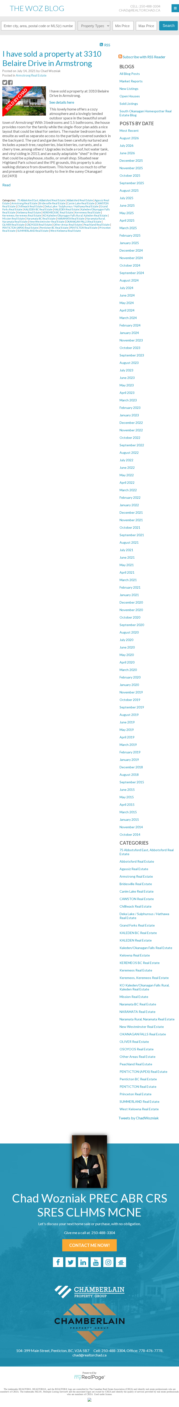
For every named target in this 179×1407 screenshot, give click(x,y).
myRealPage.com (89, 1377)
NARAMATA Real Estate (137, 1012)
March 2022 (128, 490)
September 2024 (132, 273)
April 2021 (127, 572)
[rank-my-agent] (121, 1262)
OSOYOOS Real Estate (137, 1049)
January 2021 (129, 595)
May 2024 (127, 303)
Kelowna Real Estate (135, 955)
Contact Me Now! (89, 1245)
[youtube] (96, 1262)
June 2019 (127, 722)
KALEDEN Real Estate (136, 940)
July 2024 (126, 288)
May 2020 (127, 655)
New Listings (129, 89)
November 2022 (131, 430)
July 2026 (126, 145)
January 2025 (129, 243)
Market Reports (131, 81)
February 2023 (130, 408)
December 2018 (131, 767)
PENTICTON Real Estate (138, 1086)
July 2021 (126, 550)
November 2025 (131, 168)
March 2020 (128, 670)
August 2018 (129, 775)
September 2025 (132, 183)
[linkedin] (83, 1262)
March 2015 (128, 812)
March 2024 (128, 318)
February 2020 (130, 677)
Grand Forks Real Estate (137, 925)
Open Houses (130, 96)
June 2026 (127, 153)
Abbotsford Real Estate (137, 861)
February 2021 (130, 587)
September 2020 (132, 625)
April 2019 (127, 737)
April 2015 (127, 804)
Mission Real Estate (134, 997)
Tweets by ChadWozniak (138, 1118)
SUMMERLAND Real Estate (139, 1101)
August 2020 (129, 632)
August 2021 (129, 542)
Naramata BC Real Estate (138, 1004)
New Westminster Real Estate (142, 1027)
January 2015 (129, 819)
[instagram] (108, 1262)
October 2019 (130, 700)
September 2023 (132, 355)
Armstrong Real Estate (136, 876)
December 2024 (131, 250)
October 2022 (130, 438)
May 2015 (127, 797)
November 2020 (131, 610)
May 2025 (127, 213)
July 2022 (126, 460)
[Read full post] (24, 101)
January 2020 (129, 685)
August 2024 (129, 280)
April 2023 (127, 393)
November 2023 (131, 340)
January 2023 (129, 415)
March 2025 (128, 228)
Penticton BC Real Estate (138, 1079)
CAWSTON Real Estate (137, 899)
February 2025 (130, 235)
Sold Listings (129, 104)
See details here (61, 102)
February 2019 (130, 752)
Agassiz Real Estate (134, 869)
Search (169, 26)
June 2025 (127, 205)
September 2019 (132, 707)
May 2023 (127, 385)
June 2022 (127, 467)
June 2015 (127, 789)
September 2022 (132, 445)
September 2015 (132, 782)
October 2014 (130, 834)
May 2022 (127, 475)
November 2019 (131, 692)
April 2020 (127, 662)
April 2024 (127, 310)
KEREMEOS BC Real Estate (140, 963)
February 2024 (130, 325)
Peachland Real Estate (136, 1064)
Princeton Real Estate (135, 1094)
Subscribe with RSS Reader (143, 57)
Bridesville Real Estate (136, 884)
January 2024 (129, 333)
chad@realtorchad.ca (139, 10)
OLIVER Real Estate (134, 1042)
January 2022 (129, 505)
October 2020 (130, 617)
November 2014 (131, 827)
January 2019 (129, 760)
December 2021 (131, 512)
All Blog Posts (130, 74)
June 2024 (127, 295)
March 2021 (128, 580)
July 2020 (126, 640)
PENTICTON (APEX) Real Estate (143, 1072)
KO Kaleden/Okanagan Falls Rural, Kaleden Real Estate (144, 987)
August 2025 (129, 190)
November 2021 (131, 520)
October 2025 (130, 175)
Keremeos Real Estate (136, 970)
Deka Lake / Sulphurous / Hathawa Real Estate (72, 206)
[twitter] (70, 1262)
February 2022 (130, 497)
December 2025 (131, 160)
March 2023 (128, 400)
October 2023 (130, 348)
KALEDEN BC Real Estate (138, 933)
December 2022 (131, 423)
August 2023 (129, 363)
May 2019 (127, 730)
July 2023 (126, 370)
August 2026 (129, 138)
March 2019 (128, 745)
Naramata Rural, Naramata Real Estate (147, 1019)
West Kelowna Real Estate (139, 1109)
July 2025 (126, 198)
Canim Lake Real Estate (137, 891)
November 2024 (131, 258)
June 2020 (127, 647)
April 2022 (127, 482)
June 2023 (127, 378)
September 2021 (132, 535)
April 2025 (127, 220)
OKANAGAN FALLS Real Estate (143, 1034)
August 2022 (129, 452)
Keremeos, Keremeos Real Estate (144, 978)
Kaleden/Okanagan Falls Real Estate (146, 948)
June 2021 (127, 557)
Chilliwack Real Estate (135, 906)
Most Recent (129, 130)
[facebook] (58, 1262)
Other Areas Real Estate (137, 1057)
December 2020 (131, 602)
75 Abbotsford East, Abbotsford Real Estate (41, 200)
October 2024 (130, 265)
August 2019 (129, 715)
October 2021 (130, 527)
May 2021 (127, 565)
